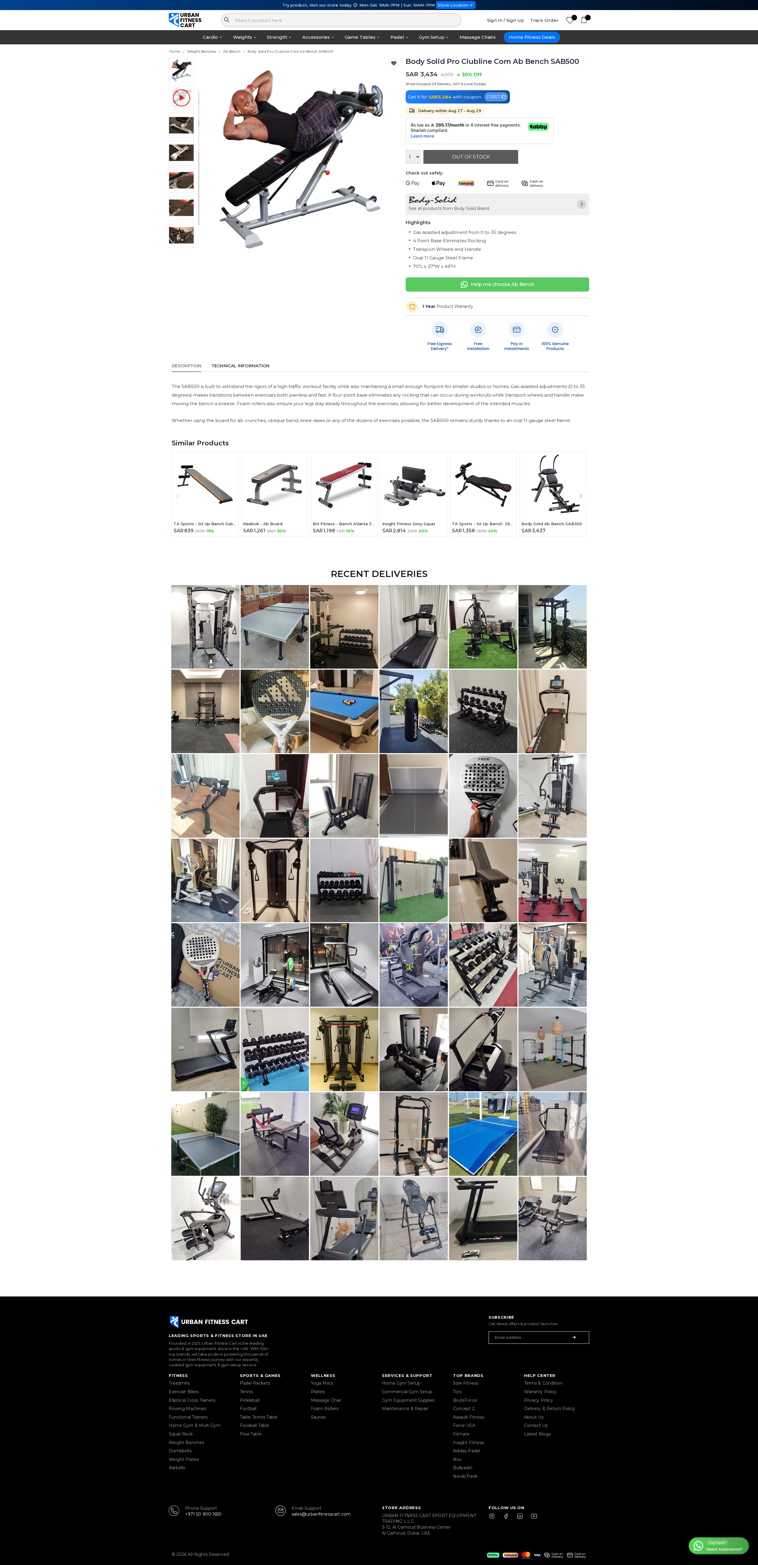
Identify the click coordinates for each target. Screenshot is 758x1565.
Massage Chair (326, 1400)
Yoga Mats (322, 1383)
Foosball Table (254, 1425)
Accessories (316, 37)
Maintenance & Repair (405, 1408)
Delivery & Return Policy (549, 1408)
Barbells (177, 1467)
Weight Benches (186, 1442)
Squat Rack (181, 1434)
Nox (457, 1459)
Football (248, 1408)
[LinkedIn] (520, 1519)
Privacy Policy (538, 1400)
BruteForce (465, 1400)
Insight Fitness (468, 1442)
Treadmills (179, 1383)
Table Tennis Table (258, 1417)
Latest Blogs (537, 1434)
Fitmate (461, 1434)
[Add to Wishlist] (393, 63)
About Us (534, 1417)
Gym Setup (431, 37)
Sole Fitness (465, 1383)
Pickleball (249, 1400)
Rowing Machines (187, 1408)
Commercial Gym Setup (407, 1391)
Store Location (453, 5)
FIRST (493, 97)
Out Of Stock (471, 157)
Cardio (210, 37)
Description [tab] (186, 365)
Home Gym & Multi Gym (195, 1425)
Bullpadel (462, 1467)
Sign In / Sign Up (505, 20)
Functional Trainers (188, 1417)
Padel (397, 37)
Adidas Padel (466, 1451)
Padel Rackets (255, 1383)
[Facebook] (507, 1519)
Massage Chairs (478, 37)
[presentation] (210, 158)
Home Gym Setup (401, 1383)
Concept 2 (464, 1408)
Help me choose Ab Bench (502, 284)
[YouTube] (533, 1519)
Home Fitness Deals (532, 37)
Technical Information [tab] (240, 365)
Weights (242, 37)
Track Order (544, 20)
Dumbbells (180, 1451)
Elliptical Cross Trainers (192, 1400)
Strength (277, 37)
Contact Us (535, 1425)
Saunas (318, 1417)
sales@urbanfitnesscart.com (321, 1514)
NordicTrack (465, 1476)
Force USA (464, 1425)
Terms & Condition (543, 1383)
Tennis (246, 1391)
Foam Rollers (324, 1408)
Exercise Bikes (184, 1391)
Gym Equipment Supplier (408, 1400)
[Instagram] (494, 1519)
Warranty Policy (540, 1391)
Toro (457, 1391)
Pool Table (251, 1434)
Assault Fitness (468, 1417)
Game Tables (360, 37)
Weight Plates (184, 1459)
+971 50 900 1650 (203, 1514)
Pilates (318, 1391)
